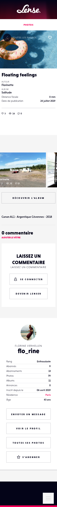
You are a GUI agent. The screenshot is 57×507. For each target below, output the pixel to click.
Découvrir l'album (28, 198)
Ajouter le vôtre (11, 237)
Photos (28, 25)
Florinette (7, 85)
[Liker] (49, 37)
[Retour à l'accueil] (28, 9)
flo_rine (28, 351)
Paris (48, 394)
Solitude (7, 92)
